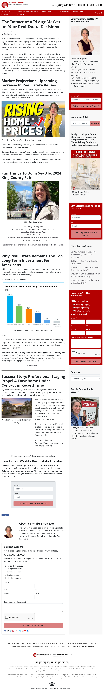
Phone (6, 593)
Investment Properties (27, 11)
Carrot (70, 688)
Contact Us (54, 646)
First (5, 589)
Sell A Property (14, 643)
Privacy (63, 646)
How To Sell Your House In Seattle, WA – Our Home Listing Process (60, 643)
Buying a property (14, 572)
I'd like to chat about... (13, 566)
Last (36, 589)
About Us (92, 643)
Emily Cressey (10, 34)
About (19, 14)
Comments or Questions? (15, 602)
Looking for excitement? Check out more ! (33, 245)
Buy (10, 11)
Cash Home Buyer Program (20, 646)
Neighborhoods (79, 11)
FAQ (69, 646)
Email (17, 493)
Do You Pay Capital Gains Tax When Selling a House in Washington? (83, 255)
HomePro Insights (40, 646)
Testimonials (64, 11)
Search (95, 123)
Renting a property (14, 575)
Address (75, 96)
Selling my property (14, 569)
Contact (98, 13)
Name (16, 485)
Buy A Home (26, 643)
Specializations (47, 11)
